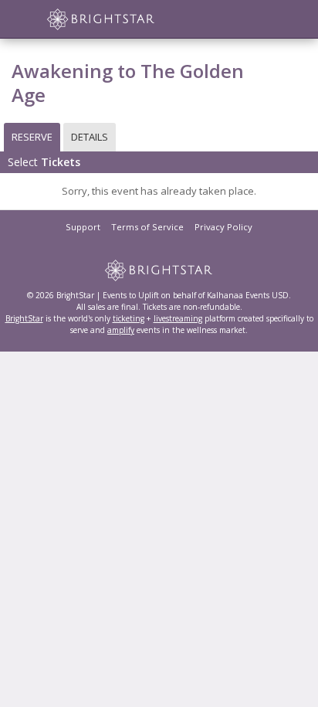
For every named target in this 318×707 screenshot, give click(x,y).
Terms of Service (147, 227)
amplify (120, 330)
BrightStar (24, 318)
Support (83, 227)
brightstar (123, 19)
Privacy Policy (223, 227)
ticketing (128, 318)
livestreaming (178, 318)
